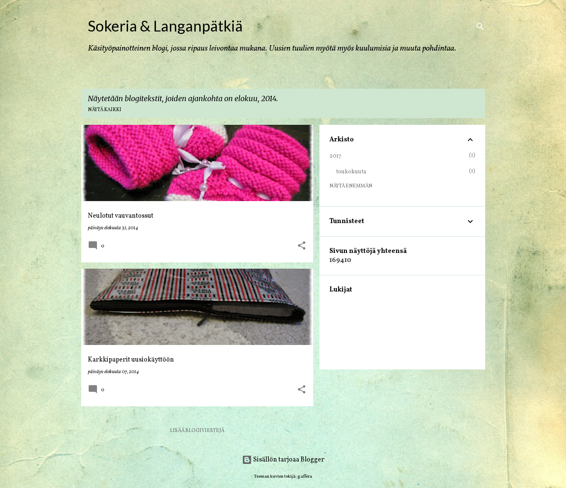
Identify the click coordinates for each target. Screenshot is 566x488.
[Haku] (480, 26)
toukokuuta (351, 172)
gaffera (305, 476)
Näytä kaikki (104, 110)
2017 (335, 156)
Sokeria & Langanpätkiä (165, 26)
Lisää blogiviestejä (197, 430)
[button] (302, 246)
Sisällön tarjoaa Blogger (288, 459)
